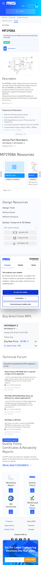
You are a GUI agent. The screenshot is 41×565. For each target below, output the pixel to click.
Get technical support (10, 440)
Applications (9, 525)
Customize (19, 298)
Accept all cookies (20, 292)
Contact (31, 529)
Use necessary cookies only (20, 304)
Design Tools (9, 529)
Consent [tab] (7, 265)
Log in (30, 5)
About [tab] (33, 265)
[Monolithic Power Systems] (11, 3)
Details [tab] (20, 265)
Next (40, 174)
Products (9, 521)
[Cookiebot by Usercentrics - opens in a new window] (29, 259)
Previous (1, 174)
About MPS (31, 521)
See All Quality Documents (15, 465)
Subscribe (30, 560)
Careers (31, 525)
